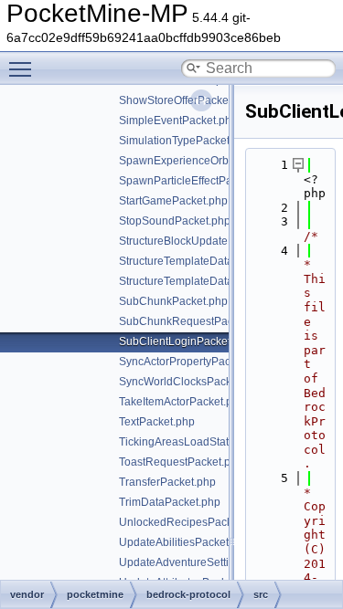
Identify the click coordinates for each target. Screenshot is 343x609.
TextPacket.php (157, 421)
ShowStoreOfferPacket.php (186, 100)
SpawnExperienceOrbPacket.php (201, 160)
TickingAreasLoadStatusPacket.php (207, 442)
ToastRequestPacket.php (181, 462)
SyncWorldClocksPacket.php (191, 381)
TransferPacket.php (167, 482)
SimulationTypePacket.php (185, 140)
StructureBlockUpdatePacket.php (201, 241)
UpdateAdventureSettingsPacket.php (211, 562)
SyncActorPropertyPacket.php (193, 361)
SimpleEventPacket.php (178, 120)
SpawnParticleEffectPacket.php (196, 180)
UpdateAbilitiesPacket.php (185, 542)
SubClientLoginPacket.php (185, 341)
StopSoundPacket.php (174, 221)
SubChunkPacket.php (173, 301)
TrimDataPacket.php (169, 502)
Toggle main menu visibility (23, 68)
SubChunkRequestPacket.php (194, 321)
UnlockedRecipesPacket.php (191, 522)
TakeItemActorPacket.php (182, 401)
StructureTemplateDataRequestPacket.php (225, 261)
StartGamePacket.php (173, 200)
